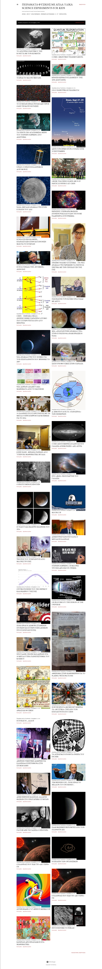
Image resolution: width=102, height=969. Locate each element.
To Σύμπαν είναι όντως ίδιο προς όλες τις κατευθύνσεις (33, 105)
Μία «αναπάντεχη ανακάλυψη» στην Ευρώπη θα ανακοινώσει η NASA (67, 333)
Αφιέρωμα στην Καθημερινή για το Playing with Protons (68, 674)
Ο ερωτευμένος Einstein (28, 484)
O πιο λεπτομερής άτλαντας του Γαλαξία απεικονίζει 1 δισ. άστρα (68, 445)
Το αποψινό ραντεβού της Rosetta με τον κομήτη (29, 52)
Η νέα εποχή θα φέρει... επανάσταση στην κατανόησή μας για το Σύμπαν (31, 241)
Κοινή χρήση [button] (19, 55)
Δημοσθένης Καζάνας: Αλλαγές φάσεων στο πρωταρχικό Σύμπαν (33, 798)
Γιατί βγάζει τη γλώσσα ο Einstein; (32, 830)
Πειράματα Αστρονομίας (48, 14)
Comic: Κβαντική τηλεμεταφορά (67, 57)
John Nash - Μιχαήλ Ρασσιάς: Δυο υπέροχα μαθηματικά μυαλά (32, 453)
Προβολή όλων (79, 22)
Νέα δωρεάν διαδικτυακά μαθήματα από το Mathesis (30, 388)
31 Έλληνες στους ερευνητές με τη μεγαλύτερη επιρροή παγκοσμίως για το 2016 (33, 415)
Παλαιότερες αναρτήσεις (78, 952)
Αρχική (24, 14)
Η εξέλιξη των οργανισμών (65, 861)
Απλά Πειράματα (35, 14)
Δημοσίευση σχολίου (27, 55)
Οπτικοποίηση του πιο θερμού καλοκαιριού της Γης (32, 590)
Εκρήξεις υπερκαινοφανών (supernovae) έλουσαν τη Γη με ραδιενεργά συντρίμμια (67, 213)
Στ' (57, 14)
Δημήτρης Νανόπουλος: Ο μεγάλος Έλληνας (65, 538)
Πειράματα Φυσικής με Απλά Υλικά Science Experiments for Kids (47, 6)
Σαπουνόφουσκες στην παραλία (67, 363)
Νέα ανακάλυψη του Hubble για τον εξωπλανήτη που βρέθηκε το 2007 (33, 359)
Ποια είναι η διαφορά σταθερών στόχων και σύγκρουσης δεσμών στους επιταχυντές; (32, 627)
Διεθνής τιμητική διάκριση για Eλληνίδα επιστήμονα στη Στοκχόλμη (31, 763)
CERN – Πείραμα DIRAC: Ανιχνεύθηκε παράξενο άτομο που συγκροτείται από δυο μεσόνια (32, 319)
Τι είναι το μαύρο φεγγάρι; (29, 78)
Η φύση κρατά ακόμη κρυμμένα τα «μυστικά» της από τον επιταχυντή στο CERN (67, 709)
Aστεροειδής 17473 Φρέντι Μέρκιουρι (33, 909)
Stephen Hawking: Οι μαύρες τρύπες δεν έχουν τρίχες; (65, 567)
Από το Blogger (52, 961)
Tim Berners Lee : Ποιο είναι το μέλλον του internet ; (66, 783)
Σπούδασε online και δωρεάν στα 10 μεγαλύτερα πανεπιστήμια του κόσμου (33, 656)
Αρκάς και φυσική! (25, 710)
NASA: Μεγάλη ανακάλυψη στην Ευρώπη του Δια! (32, 208)
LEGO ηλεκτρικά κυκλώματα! (65, 90)
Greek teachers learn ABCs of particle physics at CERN (66, 182)
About (28, 14)
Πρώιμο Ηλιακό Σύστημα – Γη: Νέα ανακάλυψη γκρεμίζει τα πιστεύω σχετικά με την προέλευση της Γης (68, 266)
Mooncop (56, 512)
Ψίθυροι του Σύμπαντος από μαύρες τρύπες (31, 560)
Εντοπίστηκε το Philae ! (63, 928)
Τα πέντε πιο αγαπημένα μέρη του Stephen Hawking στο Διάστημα (32, 134)
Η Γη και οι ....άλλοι (25, 721)
